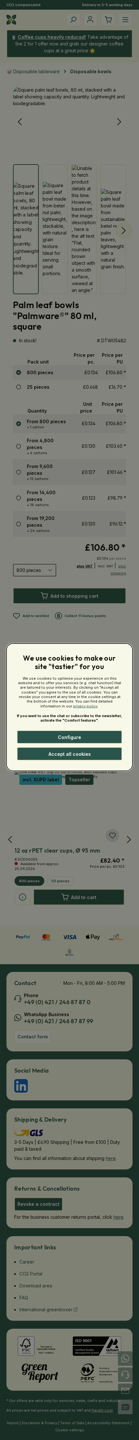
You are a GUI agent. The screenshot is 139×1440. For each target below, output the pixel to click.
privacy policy (85, 706)
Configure (69, 737)
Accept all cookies (69, 754)
